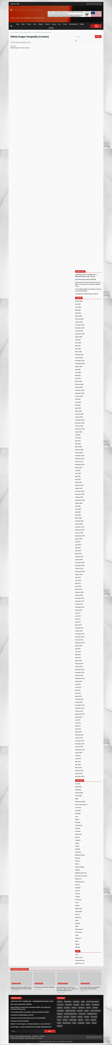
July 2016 (77, 648)
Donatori (39, 1038)
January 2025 (79, 357)
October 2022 (79, 426)
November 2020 (79, 494)
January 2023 (79, 417)
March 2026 (78, 316)
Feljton (77, 819)
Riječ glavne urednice (25, 1036)
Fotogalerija (78, 825)
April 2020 (78, 515)
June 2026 (78, 307)
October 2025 (79, 331)
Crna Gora (78, 807)
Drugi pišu (78, 810)
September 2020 (80, 500)
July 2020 (77, 506)
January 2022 (79, 452)
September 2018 (80, 571)
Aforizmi (77, 784)
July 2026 (77, 304)
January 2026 (79, 322)
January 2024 (79, 387)
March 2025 (78, 351)
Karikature (78, 852)
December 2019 (79, 527)
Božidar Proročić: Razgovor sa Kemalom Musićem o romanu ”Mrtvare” (31, 1024)
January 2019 (79, 559)
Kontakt (42, 1036)
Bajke (76, 798)
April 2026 (78, 313)
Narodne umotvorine (81, 876)
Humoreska (78, 834)
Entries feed (78, 957)
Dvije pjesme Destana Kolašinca (20, 1021)
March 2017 (78, 625)
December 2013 (79, 741)
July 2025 (77, 340)
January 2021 (79, 488)
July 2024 (77, 369)
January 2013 (79, 773)
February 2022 (79, 449)
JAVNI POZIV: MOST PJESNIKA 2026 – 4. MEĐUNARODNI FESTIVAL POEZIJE (21, 978)
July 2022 (77, 435)
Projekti (77, 896)
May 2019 (78, 547)
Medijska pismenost (81, 873)
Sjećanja (77, 923)
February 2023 (79, 414)
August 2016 (78, 645)
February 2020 (79, 521)
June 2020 (78, 509)
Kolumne (47, 24)
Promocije (78, 899)
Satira (77, 920)
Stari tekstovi (79, 929)
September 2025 (80, 334)
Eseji (59, 24)
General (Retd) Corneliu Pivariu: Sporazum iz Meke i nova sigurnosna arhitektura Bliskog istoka (88, 284)
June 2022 (78, 438)
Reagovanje (78, 911)
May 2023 (78, 405)
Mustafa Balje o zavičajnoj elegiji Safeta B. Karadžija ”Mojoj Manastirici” (31, 1027)
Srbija (76, 926)
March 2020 (78, 518)
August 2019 (78, 539)
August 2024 (78, 366)
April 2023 (78, 408)
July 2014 (77, 720)
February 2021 (79, 485)
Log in (77, 954)
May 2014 (78, 726)
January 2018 (79, 595)
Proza (34, 24)
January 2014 (79, 738)
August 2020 (78, 503)
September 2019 (80, 536)
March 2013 (78, 767)
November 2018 (79, 565)
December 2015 (79, 669)
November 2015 (79, 672)
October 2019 (79, 533)
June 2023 (78, 402)
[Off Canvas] (11, 26)
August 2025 (78, 337)
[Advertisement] (74, 14)
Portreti (65, 24)
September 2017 (80, 607)
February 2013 (79, 770)
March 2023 (78, 411)
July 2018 (77, 577)
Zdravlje (82, 24)
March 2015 (78, 696)
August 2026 (78, 301)
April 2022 (78, 444)
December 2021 (79, 455)
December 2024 (79, 360)
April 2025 (78, 348)
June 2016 (78, 651)
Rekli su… (78, 914)
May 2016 (78, 654)
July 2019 (77, 542)
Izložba (77, 843)
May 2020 (78, 512)
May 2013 (78, 761)
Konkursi (77, 861)
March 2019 (78, 553)
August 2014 (78, 717)
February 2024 (79, 384)
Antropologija (79, 792)
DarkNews (62, 1041)
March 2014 (78, 732)
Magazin (41, 24)
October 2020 (79, 497)
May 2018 (78, 583)
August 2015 (78, 681)
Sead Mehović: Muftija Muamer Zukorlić (86, 294)
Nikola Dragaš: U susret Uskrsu (20, 47)
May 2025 (78, 345)
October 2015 (79, 675)
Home (17, 24)
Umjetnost (78, 938)
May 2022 (78, 441)
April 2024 (78, 378)
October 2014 (79, 711)
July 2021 (77, 470)
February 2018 (79, 592)
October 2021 (79, 461)
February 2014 (79, 735)
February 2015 (79, 699)
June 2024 (78, 372)
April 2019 (78, 550)
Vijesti (23, 24)
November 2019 (79, 530)
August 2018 (78, 574)
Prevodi (77, 893)
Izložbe (77, 846)
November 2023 (79, 393)
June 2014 (78, 723)
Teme (76, 935)
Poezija (29, 24)
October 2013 (79, 746)
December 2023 (79, 390)
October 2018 (79, 568)
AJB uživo (96, 26)
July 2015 (77, 684)
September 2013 (80, 749)
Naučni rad (78, 879)
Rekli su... (80, 1020)
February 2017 (79, 628)
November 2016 (79, 637)
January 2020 (79, 524)
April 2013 (78, 764)
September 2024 (80, 363)
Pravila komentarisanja (17, 1038)
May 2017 (78, 619)
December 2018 (79, 562)
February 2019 (79, 556)
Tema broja (78, 932)
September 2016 (80, 643)
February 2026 (79, 319)
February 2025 (79, 354)
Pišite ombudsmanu (30, 1038)
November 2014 (79, 708)
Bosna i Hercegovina (81, 804)
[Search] (88, 26)
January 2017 (79, 631)
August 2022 (78, 432)
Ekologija (51, 27)
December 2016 (79, 634)
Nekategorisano (79, 882)
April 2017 (78, 622)
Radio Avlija (78, 908)
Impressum (35, 1036)
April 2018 (78, 586)
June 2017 (78, 616)
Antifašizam (78, 786)
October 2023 (79, 396)
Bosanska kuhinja (80, 801)
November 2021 (79, 458)
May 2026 (78, 310)
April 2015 (78, 693)
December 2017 (79, 598)
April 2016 (78, 657)
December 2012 (79, 776)
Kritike (77, 864)
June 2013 (78, 758)
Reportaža (78, 917)
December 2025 (79, 325)
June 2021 (78, 473)
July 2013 (77, 755)
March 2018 (78, 589)
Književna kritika (80, 855)
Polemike (78, 887)
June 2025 (78, 343)
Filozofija (77, 822)
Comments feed (79, 960)
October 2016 (79, 640)
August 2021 (78, 467)
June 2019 (78, 545)
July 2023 (77, 399)
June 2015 (78, 687)
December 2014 (79, 705)
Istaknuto (78, 840)
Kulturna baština (73, 24)
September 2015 (80, 678)
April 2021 (78, 479)
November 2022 (79, 423)
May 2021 (78, 476)
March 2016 (78, 660)
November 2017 (79, 601)
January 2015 (79, 702)
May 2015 (78, 690)
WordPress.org (79, 963)
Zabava (77, 944)
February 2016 (79, 663)
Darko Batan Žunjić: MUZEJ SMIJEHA (85, 279)
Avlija (16, 1036)
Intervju (54, 24)
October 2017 (79, 604)
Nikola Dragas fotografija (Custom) (21, 42)
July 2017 (77, 613)
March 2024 (78, 381)
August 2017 (78, 610)
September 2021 (80, 464)
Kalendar (77, 849)
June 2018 (78, 580)
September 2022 (80, 429)
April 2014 (78, 729)
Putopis (77, 905)
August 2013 (78, 752)
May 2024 (78, 375)
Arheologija (78, 795)
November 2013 (79, 744)
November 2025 (79, 328)
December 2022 (79, 420)
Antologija (78, 789)
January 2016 (79, 666)
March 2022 (78, 446)
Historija (77, 828)
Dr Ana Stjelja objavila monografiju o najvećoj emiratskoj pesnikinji (90, 978)
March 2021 (78, 482)
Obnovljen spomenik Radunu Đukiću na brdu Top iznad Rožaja (28, 1018)
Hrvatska (77, 831)
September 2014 (80, 714)
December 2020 (79, 491)
